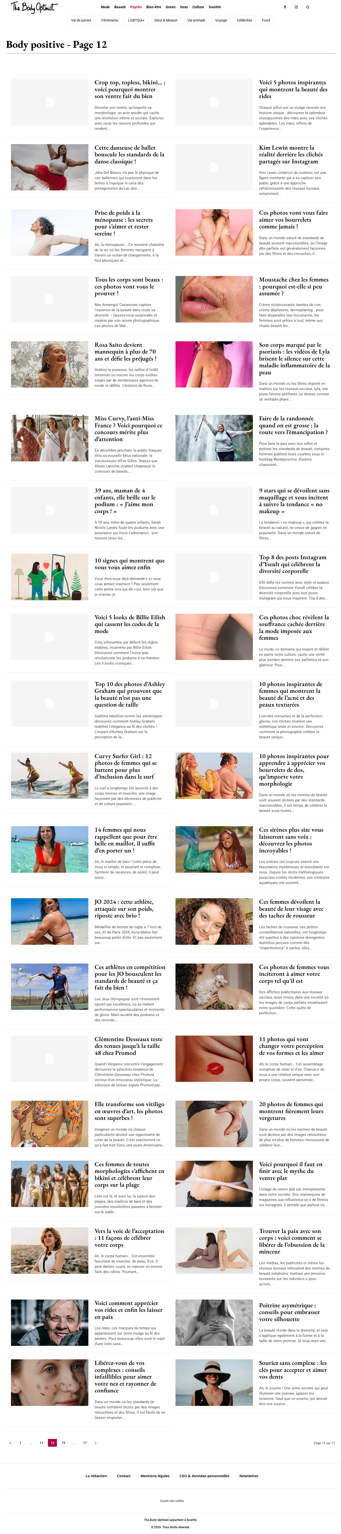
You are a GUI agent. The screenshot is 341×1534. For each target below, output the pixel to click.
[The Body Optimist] (34, 7)
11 (41, 1443)
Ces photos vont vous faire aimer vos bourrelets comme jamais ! (293, 219)
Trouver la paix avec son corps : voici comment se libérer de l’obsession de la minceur (292, 1241)
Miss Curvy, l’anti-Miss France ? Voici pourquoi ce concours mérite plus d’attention (128, 428)
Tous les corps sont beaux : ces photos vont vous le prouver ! (129, 286)
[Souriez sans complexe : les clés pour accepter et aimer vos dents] (214, 1382)
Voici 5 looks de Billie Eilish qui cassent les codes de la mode (130, 624)
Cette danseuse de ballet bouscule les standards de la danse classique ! (130, 154)
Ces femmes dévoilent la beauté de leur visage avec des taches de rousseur (291, 908)
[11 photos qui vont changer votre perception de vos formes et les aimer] (214, 1059)
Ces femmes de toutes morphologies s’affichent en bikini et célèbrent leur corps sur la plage (130, 1174)
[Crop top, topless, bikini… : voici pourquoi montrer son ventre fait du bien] (49, 102)
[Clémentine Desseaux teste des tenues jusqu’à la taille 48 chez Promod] (49, 1059)
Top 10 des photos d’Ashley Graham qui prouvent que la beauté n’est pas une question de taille (130, 694)
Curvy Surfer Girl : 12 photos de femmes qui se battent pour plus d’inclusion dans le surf (126, 766)
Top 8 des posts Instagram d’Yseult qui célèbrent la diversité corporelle (293, 564)
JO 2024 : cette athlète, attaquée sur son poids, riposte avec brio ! (124, 908)
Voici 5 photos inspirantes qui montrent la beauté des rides (293, 89)
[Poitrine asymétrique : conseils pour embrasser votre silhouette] (214, 1323)
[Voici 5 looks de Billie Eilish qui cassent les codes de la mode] (49, 637)
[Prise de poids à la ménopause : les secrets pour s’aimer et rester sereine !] (49, 232)
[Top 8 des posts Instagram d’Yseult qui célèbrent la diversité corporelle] (214, 577)
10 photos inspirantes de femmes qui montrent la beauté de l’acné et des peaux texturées (290, 694)
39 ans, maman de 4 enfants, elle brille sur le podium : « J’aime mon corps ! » (125, 500)
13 (63, 1443)
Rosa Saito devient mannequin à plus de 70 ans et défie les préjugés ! (126, 351)
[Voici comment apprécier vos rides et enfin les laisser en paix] (49, 1323)
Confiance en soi (284, 46)
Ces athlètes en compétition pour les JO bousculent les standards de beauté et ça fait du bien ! (130, 977)
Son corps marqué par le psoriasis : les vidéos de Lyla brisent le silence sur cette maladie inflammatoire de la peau (294, 358)
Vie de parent (318, 46)
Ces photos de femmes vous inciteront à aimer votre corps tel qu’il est (294, 974)
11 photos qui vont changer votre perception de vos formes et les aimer (291, 1046)
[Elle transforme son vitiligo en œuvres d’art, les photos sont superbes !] (49, 1124)
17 (85, 1443)
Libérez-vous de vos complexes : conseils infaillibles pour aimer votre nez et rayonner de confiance (125, 1376)
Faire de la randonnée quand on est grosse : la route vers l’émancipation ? (293, 425)
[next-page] (95, 1443)
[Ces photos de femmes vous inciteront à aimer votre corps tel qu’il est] (214, 987)
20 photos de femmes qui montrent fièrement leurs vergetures (291, 1111)
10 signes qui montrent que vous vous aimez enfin (130, 563)
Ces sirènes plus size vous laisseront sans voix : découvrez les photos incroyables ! (291, 839)
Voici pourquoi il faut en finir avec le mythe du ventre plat (291, 1171)
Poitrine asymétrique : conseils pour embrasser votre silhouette (289, 1312)
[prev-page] (10, 1443)
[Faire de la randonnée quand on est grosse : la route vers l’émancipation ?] (214, 438)
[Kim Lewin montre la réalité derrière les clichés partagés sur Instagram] (214, 167)
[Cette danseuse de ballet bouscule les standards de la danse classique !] (49, 167)
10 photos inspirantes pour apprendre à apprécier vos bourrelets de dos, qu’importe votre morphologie (294, 769)
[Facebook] (285, 7)
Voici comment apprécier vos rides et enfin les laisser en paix (129, 1310)
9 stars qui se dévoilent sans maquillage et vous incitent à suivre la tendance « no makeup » (294, 500)
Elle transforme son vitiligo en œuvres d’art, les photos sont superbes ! (130, 1111)
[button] (307, 7)
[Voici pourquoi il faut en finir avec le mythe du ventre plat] (214, 1184)
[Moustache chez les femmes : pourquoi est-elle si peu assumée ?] (214, 299)
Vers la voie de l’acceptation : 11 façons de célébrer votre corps (129, 1238)
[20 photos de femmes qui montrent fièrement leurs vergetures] (214, 1124)
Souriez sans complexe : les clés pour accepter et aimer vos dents (293, 1369)
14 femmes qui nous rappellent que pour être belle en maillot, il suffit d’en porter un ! (126, 839)
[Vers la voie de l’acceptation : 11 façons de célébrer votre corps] (49, 1251)
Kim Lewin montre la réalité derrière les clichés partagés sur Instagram (291, 154)
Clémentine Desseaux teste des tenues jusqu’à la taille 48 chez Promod (129, 1046)
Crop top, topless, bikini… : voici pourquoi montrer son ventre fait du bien (130, 89)
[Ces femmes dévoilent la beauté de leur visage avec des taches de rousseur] (214, 921)
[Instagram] (296, 7)
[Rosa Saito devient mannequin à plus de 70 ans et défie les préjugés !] (49, 364)
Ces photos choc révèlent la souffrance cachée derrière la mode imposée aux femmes (294, 627)
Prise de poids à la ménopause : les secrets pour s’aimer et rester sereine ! (124, 222)
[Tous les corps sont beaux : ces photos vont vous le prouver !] (49, 299)
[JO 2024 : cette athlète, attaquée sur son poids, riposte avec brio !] (49, 921)
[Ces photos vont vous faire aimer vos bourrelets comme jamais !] (214, 232)
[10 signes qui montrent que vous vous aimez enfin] (49, 577)
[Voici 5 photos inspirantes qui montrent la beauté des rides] (214, 102)
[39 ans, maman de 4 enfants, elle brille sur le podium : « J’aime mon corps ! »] (49, 510)
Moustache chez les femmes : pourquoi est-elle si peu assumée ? (294, 286)
